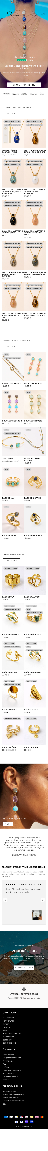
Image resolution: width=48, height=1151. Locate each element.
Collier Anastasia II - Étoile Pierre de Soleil (13, 315)
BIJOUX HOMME (9, 1043)
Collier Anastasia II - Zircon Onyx (13, 232)
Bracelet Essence (11, 383)
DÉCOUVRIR (11, 560)
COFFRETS (7, 1040)
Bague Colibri (9, 672)
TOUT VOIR (11, 114)
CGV (4, 1104)
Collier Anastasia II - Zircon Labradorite (35, 273)
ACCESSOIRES (8, 1037)
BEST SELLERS (8, 1018)
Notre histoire (8, 1055)
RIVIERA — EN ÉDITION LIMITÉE (16, 341)
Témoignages (8, 1061)
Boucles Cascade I (33, 383)
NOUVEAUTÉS (8, 1021)
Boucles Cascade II (12, 421)
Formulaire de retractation (13, 1101)
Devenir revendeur (10, 1077)
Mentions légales (9, 1091)
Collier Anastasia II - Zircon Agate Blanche (35, 191)
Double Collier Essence (32, 459)
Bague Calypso (32, 597)
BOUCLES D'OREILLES (12, 1033)
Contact (6, 1080)
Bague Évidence (10, 635)
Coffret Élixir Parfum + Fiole (9, 151)
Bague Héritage (32, 635)
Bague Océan (9, 747)
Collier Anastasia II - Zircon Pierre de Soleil (35, 233)
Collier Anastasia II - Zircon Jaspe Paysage (13, 274)
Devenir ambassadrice (12, 1070)
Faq (4, 1064)
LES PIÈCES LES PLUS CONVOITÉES (18, 108)
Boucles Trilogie (33, 421)
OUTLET (6, 1024)
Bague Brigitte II (32, 498)
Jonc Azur (7, 459)
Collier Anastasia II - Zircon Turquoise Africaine (13, 191)
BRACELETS (7, 1030)
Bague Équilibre (32, 672)
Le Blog (6, 1067)
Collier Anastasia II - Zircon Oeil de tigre (35, 151)
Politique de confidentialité (13, 1094)
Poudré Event (8, 1073)
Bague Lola (8, 597)
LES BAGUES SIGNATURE (14, 554)
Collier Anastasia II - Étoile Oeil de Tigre (35, 314)
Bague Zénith (31, 710)
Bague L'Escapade (33, 536)
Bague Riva (8, 498)
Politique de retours (11, 1098)
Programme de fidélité (12, 1058)
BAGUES (6, 1027)
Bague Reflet (9, 536)
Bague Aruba (31, 747)
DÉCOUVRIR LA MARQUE (24, 855)
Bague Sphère (9, 710)
